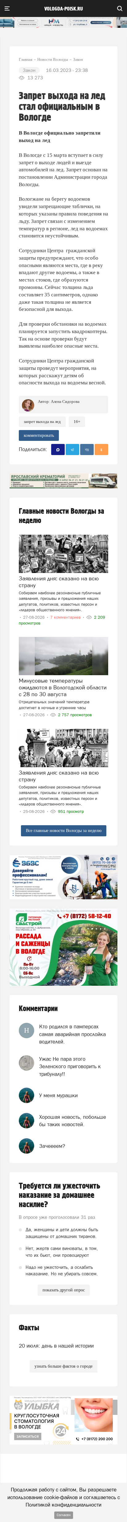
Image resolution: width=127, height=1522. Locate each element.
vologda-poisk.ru (63, 9)
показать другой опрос (64, 1290)
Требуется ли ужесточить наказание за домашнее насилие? (59, 1195)
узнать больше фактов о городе (63, 1366)
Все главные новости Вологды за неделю (63, 830)
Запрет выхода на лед (42, 421)
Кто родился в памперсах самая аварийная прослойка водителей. (72, 1034)
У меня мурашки (58, 1095)
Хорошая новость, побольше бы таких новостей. (72, 1120)
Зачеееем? (52, 1146)
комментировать (39, 435)
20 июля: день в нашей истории (56, 1346)
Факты (29, 1327)
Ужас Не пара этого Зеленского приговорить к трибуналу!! (70, 1066)
